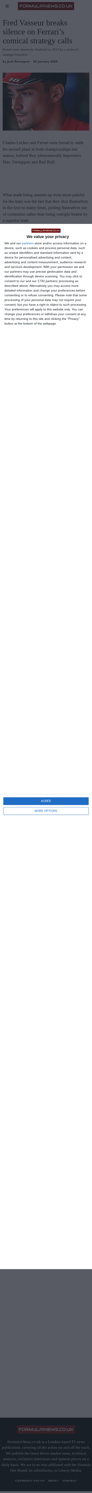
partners (28, 243)
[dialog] (46, 746)
